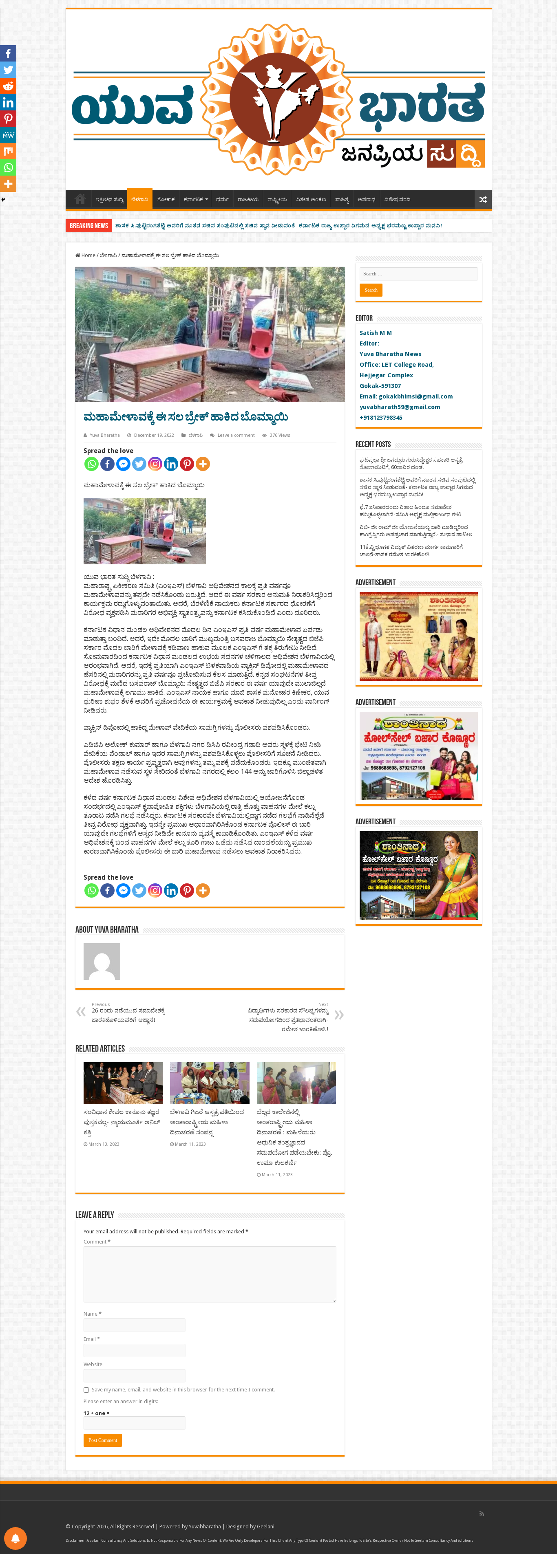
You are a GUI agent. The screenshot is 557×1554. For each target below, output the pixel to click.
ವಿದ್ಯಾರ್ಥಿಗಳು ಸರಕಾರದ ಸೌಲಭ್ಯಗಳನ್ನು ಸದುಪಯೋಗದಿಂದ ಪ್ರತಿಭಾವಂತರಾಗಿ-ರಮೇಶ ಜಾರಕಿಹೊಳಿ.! (288, 1017)
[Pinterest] (187, 464)
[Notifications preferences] (15, 1538)
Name (93, 1314)
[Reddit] (8, 86)
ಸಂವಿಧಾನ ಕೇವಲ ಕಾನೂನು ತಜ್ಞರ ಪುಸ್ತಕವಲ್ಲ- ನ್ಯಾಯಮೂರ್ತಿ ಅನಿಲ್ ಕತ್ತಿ (122, 1122)
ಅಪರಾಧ (367, 199)
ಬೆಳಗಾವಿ (139, 199)
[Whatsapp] (91, 464)
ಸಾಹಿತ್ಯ (342, 199)
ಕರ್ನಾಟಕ (193, 199)
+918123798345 (381, 417)
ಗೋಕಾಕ (166, 199)
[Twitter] (139, 464)
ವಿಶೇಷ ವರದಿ (398, 199)
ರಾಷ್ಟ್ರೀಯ (277, 199)
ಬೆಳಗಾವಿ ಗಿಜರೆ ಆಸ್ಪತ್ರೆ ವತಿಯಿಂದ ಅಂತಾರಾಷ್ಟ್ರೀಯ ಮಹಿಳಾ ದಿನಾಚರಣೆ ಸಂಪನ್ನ (207, 1122)
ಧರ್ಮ (222, 199)
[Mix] (8, 151)
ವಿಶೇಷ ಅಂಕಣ (311, 199)
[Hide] (3, 199)
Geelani (265, 1526)
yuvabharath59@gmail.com (400, 407)
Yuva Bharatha (105, 435)
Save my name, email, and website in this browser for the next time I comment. (183, 1390)
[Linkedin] (171, 464)
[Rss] (482, 1514)
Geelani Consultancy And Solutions (116, 1541)
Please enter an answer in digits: (121, 1401)
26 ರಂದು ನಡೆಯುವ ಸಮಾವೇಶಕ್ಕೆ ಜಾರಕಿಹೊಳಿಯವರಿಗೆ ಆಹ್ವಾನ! (128, 1012)
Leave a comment (236, 435)
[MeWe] (8, 135)
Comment (97, 1242)
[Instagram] (155, 464)
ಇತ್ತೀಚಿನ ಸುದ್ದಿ (109, 199)
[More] (203, 464)
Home (80, 198)
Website (93, 1364)
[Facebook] (107, 464)
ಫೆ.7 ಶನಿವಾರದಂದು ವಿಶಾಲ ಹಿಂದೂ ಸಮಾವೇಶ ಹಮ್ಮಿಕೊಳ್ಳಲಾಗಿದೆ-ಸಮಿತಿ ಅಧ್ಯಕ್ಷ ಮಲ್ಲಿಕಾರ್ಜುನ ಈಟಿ (221, 225)
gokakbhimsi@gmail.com (416, 396)
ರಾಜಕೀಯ (248, 199)
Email (92, 1339)
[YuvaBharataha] (279, 98)
